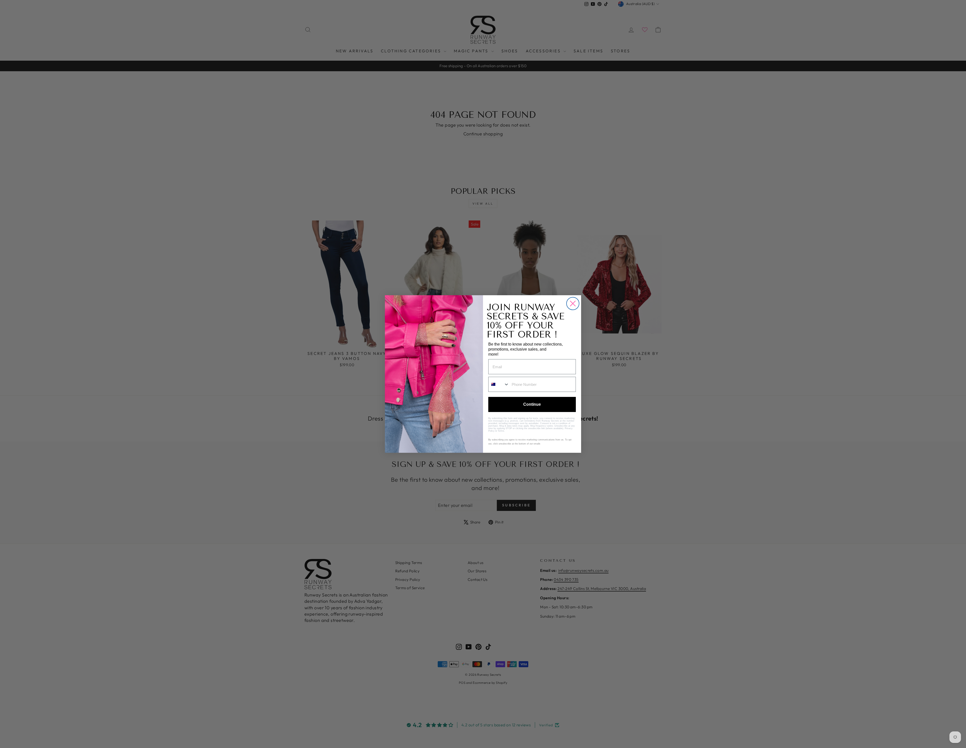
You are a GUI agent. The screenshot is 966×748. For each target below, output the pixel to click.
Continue (532, 404)
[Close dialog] (573, 303)
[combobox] (499, 384)
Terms (501, 431)
